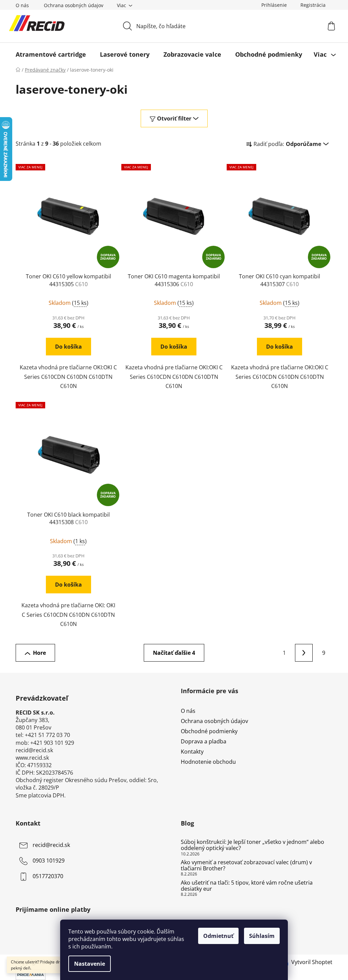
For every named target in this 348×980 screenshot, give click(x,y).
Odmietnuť (218, 936)
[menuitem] (51, 54)
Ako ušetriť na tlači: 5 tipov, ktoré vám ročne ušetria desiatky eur (247, 886)
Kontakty (192, 751)
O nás (22, 5)
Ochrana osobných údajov (73, 5)
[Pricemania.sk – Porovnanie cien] (31, 974)
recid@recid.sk (51, 845)
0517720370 (48, 876)
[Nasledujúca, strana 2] (304, 653)
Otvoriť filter (174, 118)
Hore (39, 653)
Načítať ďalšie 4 (174, 653)
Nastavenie (89, 963)
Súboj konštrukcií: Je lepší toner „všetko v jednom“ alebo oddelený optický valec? (252, 845)
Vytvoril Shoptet (311, 962)
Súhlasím (262, 936)
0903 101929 (49, 861)
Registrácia (313, 5)
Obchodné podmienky (209, 731)
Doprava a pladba (203, 741)
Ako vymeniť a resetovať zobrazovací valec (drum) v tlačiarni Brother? (246, 865)
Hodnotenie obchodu (208, 761)
